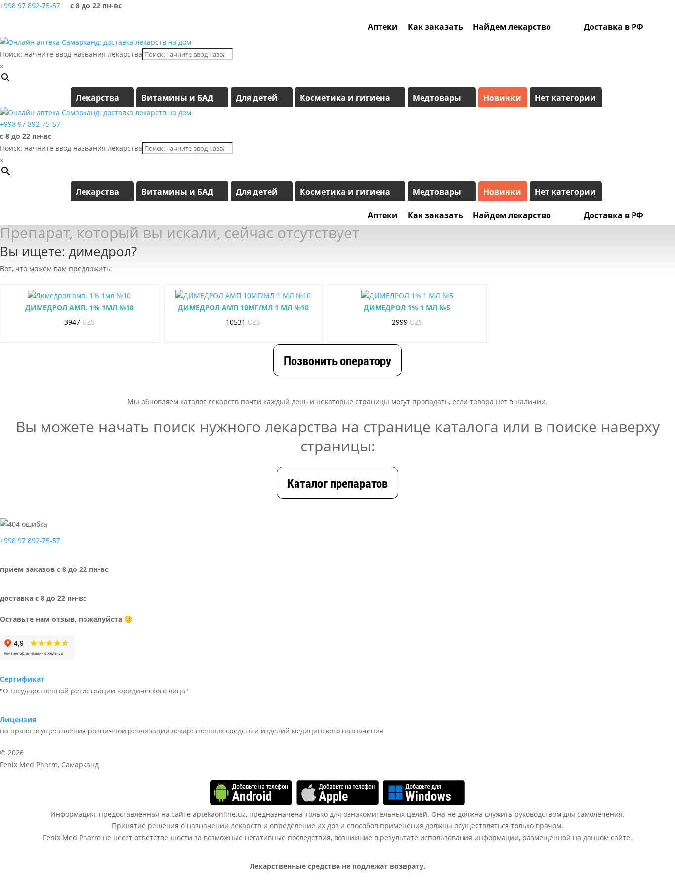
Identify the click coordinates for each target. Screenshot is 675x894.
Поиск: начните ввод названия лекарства (71, 54)
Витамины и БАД (177, 97)
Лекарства (97, 97)
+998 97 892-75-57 (30, 5)
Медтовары (437, 97)
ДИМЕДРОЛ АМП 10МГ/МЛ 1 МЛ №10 (243, 307)
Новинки (502, 97)
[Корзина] (666, 27)
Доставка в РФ (613, 26)
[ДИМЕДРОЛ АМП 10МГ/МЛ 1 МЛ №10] (243, 296)
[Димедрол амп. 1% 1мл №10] (79, 296)
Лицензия (18, 719)
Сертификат (22, 679)
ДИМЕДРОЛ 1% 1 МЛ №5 (407, 307)
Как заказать (435, 26)
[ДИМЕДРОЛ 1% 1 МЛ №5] (407, 296)
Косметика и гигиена (345, 97)
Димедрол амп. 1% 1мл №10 (79, 307)
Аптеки (383, 26)
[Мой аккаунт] (653, 27)
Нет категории (565, 97)
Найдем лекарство (512, 26)
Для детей (257, 97)
